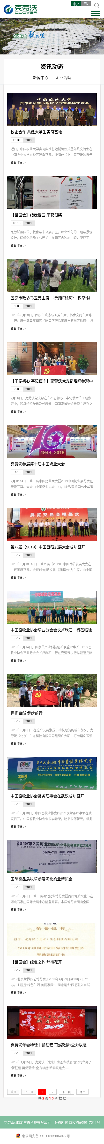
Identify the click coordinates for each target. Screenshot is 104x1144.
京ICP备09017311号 (84, 1122)
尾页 (82, 1092)
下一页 (66, 1092)
